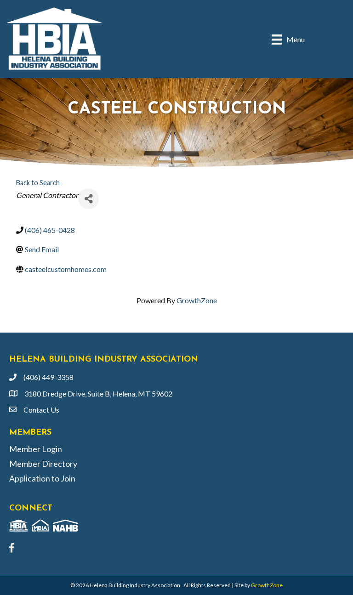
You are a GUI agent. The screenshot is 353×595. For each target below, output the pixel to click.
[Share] (88, 198)
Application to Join (42, 478)
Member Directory (43, 464)
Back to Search (38, 183)
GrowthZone (196, 300)
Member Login (35, 449)
